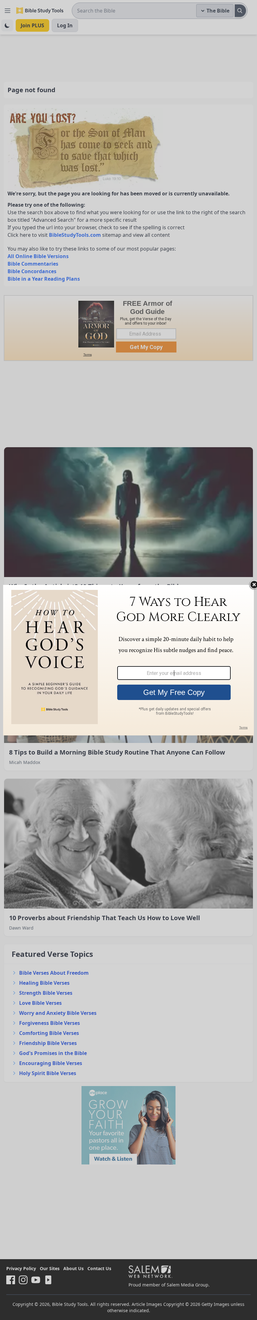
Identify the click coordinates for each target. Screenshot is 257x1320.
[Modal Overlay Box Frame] (128, 660)
